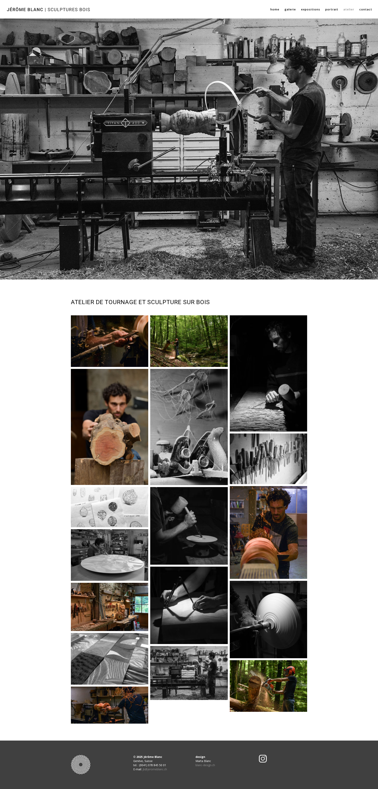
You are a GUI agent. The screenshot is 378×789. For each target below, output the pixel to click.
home (274, 9)
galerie (290, 9)
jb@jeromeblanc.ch (155, 769)
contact (365, 9)
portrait (331, 9)
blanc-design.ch (205, 765)
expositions (310, 9)
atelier (348, 9)
